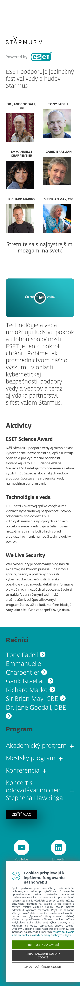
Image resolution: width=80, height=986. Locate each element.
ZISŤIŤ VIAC (21, 814)
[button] (40, 297)
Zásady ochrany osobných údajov (51, 940)
